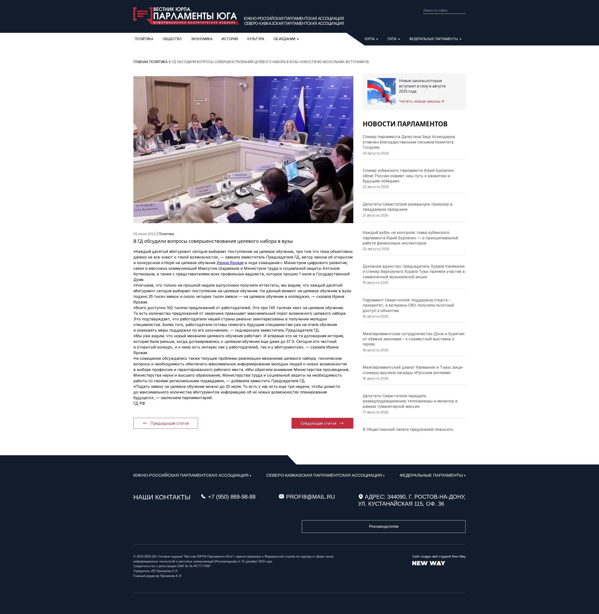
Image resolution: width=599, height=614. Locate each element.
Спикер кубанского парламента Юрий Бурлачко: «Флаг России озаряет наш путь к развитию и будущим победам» (408, 175)
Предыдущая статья (169, 423)
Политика (144, 39)
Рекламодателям (383, 526)
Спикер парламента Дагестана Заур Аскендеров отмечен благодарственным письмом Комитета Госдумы (409, 142)
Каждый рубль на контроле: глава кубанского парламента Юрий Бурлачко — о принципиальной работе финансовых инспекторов (410, 237)
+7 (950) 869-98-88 (232, 497)
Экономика (201, 39)
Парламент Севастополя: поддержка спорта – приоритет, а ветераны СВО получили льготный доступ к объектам (408, 305)
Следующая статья (318, 423)
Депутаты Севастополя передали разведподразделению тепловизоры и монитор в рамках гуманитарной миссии (410, 401)
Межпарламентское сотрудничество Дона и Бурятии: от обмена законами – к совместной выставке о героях (414, 339)
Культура (255, 39)
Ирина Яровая (230, 262)
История (230, 39)
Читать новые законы (419, 101)
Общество (172, 39)
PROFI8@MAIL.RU (310, 497)
